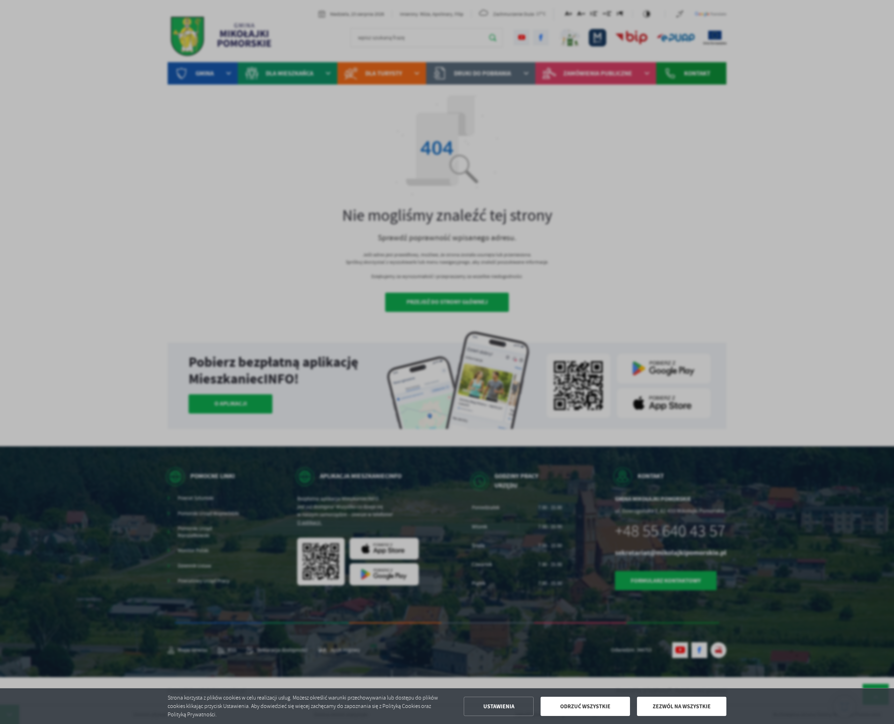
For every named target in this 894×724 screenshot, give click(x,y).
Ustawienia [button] (498, 706)
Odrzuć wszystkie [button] (585, 706)
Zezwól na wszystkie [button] (682, 706)
